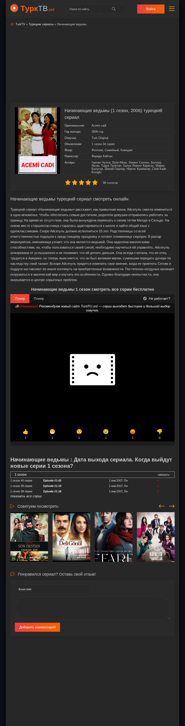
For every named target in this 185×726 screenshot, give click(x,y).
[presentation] (161, 505)
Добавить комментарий (37, 627)
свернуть (163, 474)
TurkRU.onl (89, 306)
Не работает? (159, 298)
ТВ (37, 8)
